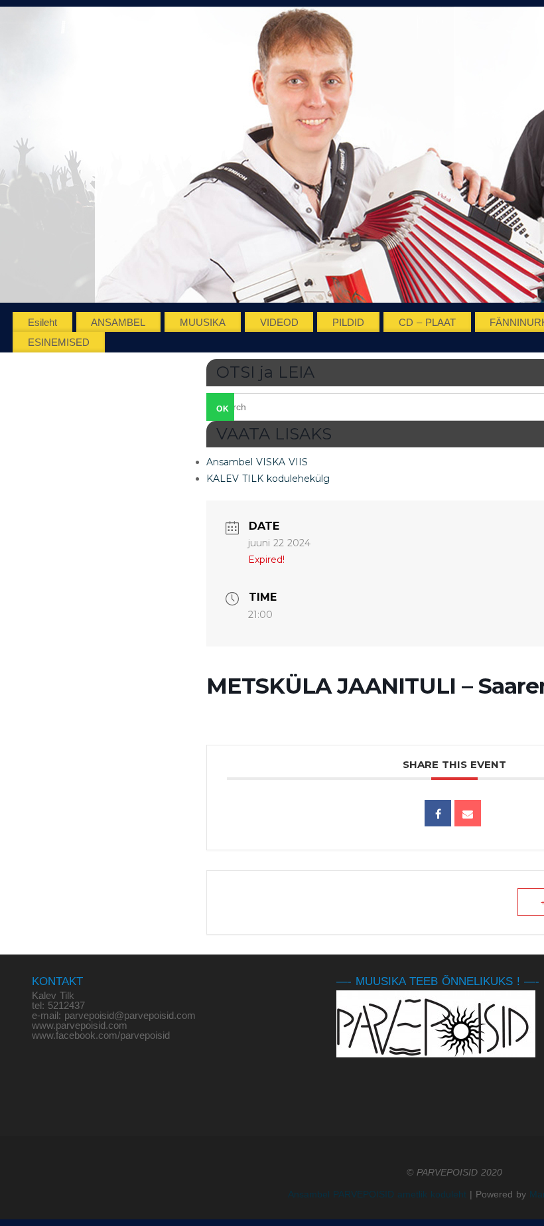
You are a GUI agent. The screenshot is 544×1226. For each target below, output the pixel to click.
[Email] (467, 813)
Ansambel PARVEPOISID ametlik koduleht (377, 1194)
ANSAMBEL (118, 322)
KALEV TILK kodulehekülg (268, 479)
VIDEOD (279, 322)
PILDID (348, 322)
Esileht (42, 322)
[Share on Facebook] (438, 813)
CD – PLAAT (427, 322)
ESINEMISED (59, 342)
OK (218, 409)
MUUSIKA (203, 322)
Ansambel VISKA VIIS (257, 462)
